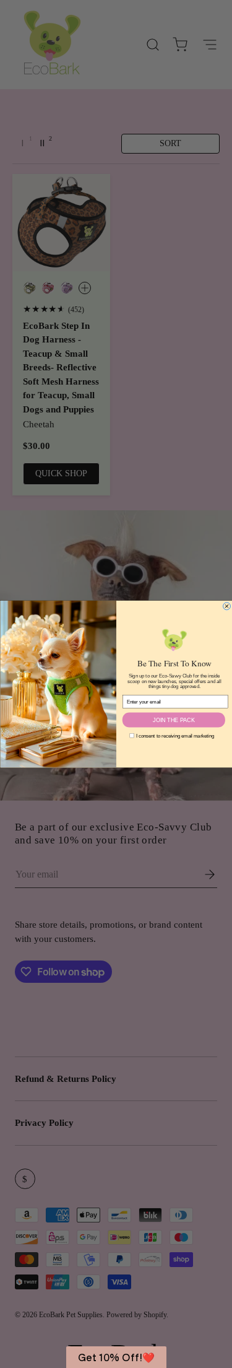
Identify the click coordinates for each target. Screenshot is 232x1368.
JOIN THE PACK (174, 720)
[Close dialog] (226, 606)
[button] (116, 1357)
